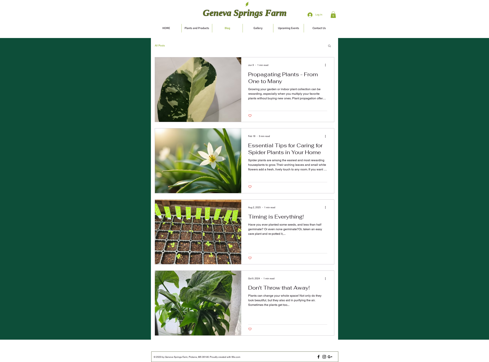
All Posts (160, 45)
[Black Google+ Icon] (330, 356)
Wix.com (235, 357)
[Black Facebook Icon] (318, 356)
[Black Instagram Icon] (324, 356)
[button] (333, 14)
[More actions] (326, 65)
